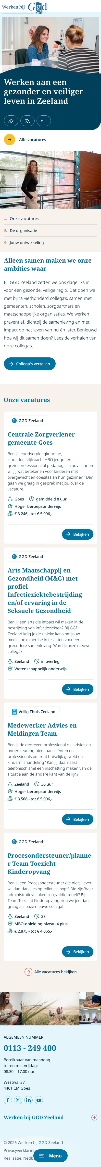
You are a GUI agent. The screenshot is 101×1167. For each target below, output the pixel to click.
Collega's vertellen (33, 363)
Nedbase (31, 1158)
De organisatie (23, 230)
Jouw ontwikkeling (27, 242)
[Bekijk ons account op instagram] (18, 1100)
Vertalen (27, 120)
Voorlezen (44, 120)
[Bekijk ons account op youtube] (39, 1100)
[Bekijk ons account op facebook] (8, 1100)
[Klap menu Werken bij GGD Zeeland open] (94, 1117)
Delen (11, 120)
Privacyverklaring (20, 1150)
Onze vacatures (24, 218)
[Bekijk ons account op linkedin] (28, 1100)
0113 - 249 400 (30, 1048)
